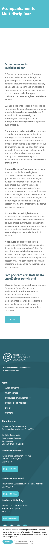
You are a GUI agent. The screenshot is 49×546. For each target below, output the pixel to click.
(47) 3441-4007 (10, 494)
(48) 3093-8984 (10, 518)
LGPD (8, 408)
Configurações (21, 542)
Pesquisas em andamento (18, 398)
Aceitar (7, 542)
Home (6, 20)
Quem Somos (11, 393)
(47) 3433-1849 (10, 469)
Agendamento (12, 388)
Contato (9, 413)
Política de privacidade (16, 403)
